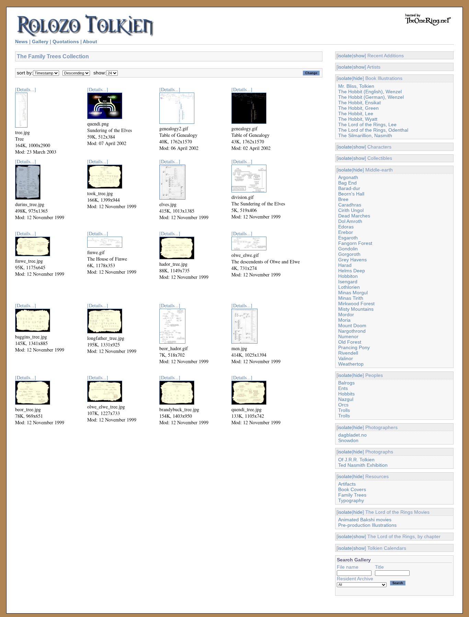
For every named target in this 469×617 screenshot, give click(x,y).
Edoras (346, 226)
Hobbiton (348, 276)
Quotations (66, 41)
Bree (343, 199)
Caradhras (349, 204)
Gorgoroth (349, 254)
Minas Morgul (353, 292)
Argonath (348, 177)
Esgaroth (348, 237)
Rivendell (348, 353)
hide (358, 78)
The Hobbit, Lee (355, 113)
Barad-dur (349, 188)
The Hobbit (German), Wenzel (371, 97)
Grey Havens (352, 259)
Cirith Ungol (351, 210)
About (90, 41)
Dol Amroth (350, 221)
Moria (344, 320)
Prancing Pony (354, 347)
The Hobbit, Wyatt (357, 119)
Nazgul (345, 399)
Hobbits (346, 393)
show (359, 55)
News (21, 41)
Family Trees (352, 495)
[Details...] (25, 89)
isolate (345, 55)
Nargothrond (352, 331)
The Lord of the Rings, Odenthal (373, 130)
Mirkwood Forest (356, 303)
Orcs (343, 404)
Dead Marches (354, 215)
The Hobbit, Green (358, 108)
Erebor (345, 232)
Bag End (347, 183)
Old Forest (349, 342)
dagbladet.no (352, 435)
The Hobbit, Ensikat (359, 102)
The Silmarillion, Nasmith (365, 135)
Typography (351, 500)
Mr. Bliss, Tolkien (356, 86)
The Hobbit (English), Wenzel (370, 91)
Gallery (40, 41)
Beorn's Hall (351, 194)
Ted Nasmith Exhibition (363, 465)
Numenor (348, 336)
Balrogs (346, 382)
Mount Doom (352, 325)
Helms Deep (351, 270)
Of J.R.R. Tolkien (356, 459)
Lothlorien (349, 287)
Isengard (347, 281)
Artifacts (347, 484)
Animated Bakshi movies (364, 519)
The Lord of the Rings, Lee (367, 124)
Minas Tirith (350, 298)
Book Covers (352, 489)
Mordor (346, 314)
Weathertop (351, 364)
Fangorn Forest (355, 243)
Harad (345, 265)
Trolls (344, 410)
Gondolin (348, 248)
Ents (343, 388)
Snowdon (348, 440)
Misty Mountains (356, 309)
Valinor (345, 358)
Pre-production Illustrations (367, 525)
